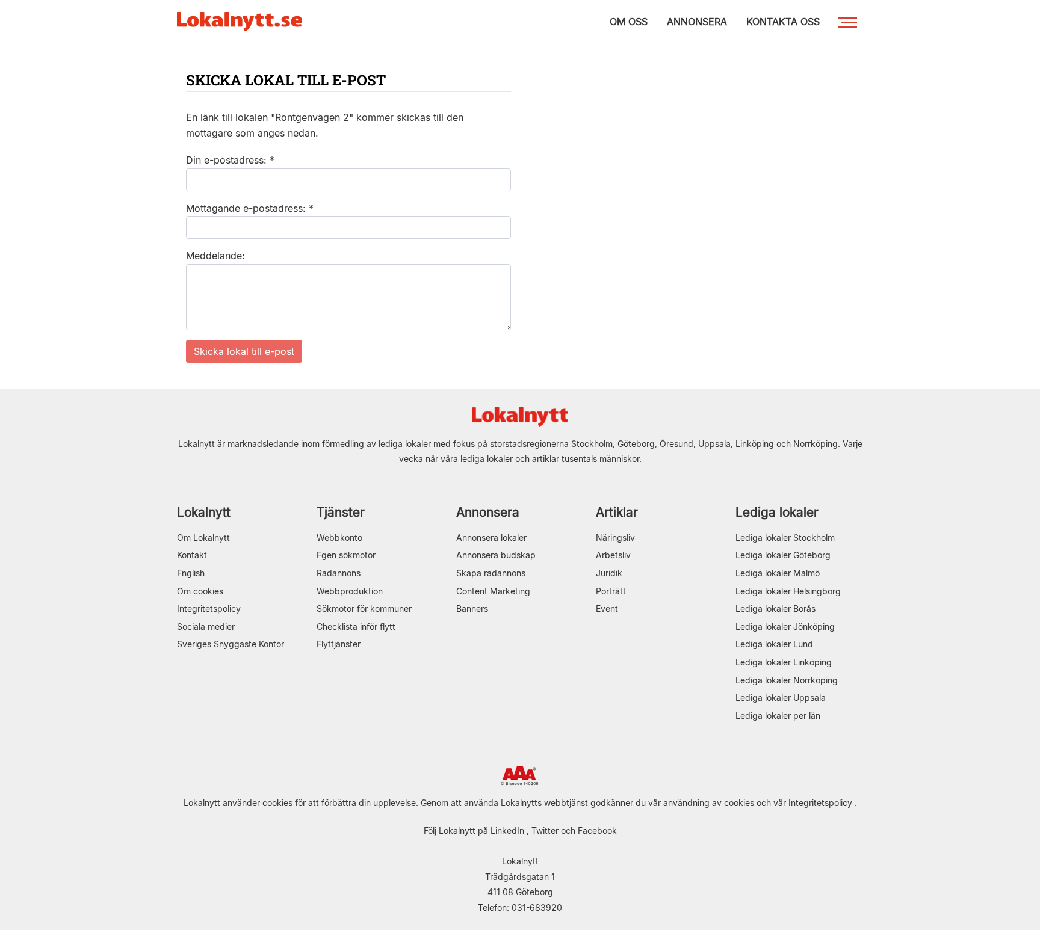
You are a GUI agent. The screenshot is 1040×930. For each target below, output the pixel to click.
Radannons (339, 573)
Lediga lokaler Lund (774, 644)
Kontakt (192, 555)
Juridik (609, 573)
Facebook (597, 830)
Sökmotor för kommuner (364, 608)
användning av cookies (708, 803)
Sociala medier (206, 626)
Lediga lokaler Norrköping (786, 680)
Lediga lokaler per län (777, 715)
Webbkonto (339, 537)
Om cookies (200, 591)
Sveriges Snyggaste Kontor (230, 644)
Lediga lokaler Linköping (783, 662)
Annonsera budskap (496, 555)
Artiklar (617, 512)
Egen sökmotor (346, 555)
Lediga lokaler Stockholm (785, 537)
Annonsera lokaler (491, 537)
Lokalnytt (204, 512)
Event (607, 608)
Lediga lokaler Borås (775, 608)
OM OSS (629, 22)
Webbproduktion (350, 591)
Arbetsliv (613, 555)
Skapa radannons (490, 573)
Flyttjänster (339, 644)
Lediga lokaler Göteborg (783, 555)
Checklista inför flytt (356, 626)
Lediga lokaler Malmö (777, 573)
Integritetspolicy (209, 608)
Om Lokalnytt (203, 537)
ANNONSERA (697, 22)
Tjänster (341, 512)
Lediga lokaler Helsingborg (788, 591)
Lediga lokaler (777, 512)
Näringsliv (615, 537)
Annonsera (487, 512)
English (191, 573)
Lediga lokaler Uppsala (780, 697)
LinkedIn (507, 830)
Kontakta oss (783, 22)
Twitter (545, 830)
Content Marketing (493, 591)
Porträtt (611, 591)
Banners (472, 608)
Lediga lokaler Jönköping (785, 626)
